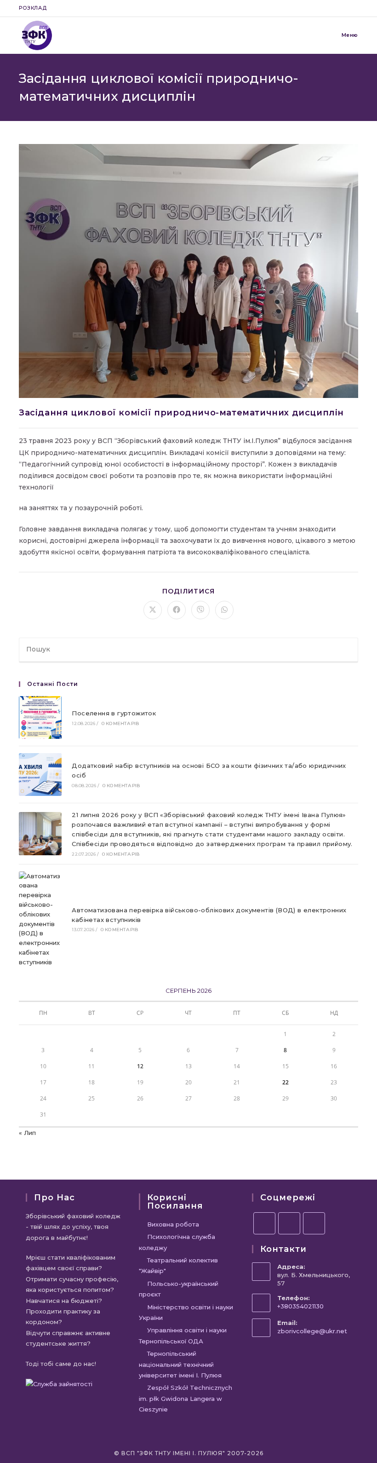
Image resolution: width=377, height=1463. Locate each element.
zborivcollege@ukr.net (312, 1331)
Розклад (32, 8)
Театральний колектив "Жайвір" (178, 1265)
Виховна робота (173, 1224)
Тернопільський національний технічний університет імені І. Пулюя (180, 1364)
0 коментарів (120, 723)
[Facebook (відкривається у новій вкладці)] (324, 8)
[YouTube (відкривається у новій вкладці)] (345, 8)
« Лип (27, 1132)
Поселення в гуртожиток (114, 713)
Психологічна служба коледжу (177, 1242)
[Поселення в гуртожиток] (40, 717)
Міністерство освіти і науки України (186, 1312)
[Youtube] (314, 1223)
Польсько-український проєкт (178, 1289)
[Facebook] (264, 1223)
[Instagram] (289, 1223)
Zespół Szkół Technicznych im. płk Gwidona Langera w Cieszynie (185, 1398)
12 (140, 1066)
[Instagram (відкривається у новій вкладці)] (334, 8)
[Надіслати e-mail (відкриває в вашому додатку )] (354, 8)
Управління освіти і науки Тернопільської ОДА (183, 1335)
